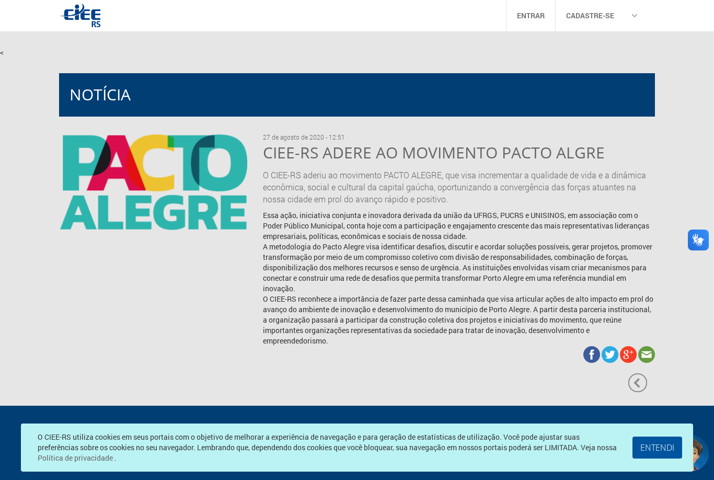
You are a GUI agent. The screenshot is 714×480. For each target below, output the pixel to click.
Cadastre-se (590, 15)
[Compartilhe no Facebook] (592, 354)
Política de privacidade (76, 458)
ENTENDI (657, 447)
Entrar (531, 15)
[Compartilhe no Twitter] (611, 354)
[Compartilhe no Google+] (629, 354)
